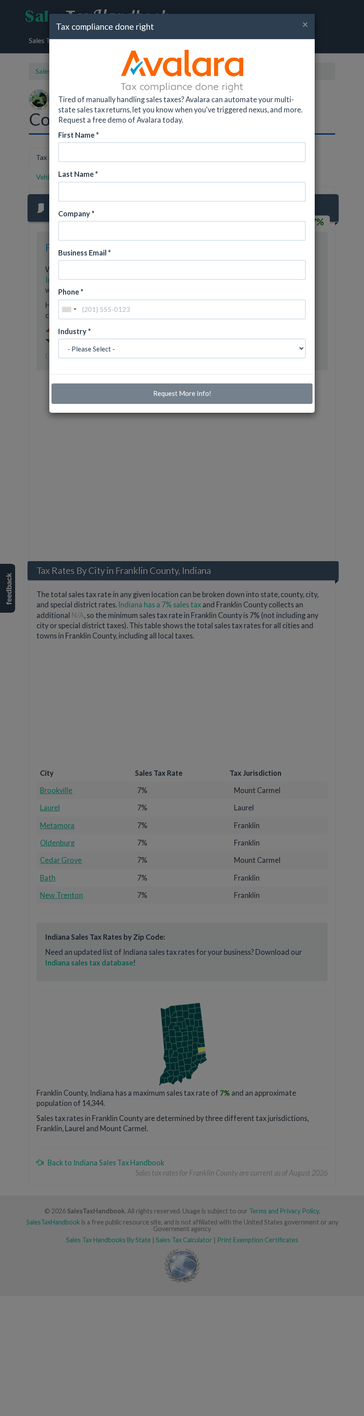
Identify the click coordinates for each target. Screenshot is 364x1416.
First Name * (78, 135)
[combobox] (69, 309)
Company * (76, 213)
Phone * (70, 291)
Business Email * (84, 252)
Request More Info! (182, 393)
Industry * (74, 331)
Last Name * (78, 174)
